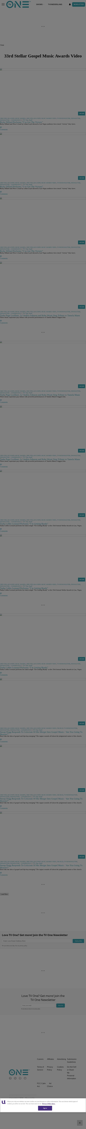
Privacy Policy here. (48, 1104)
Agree (45, 1108)
